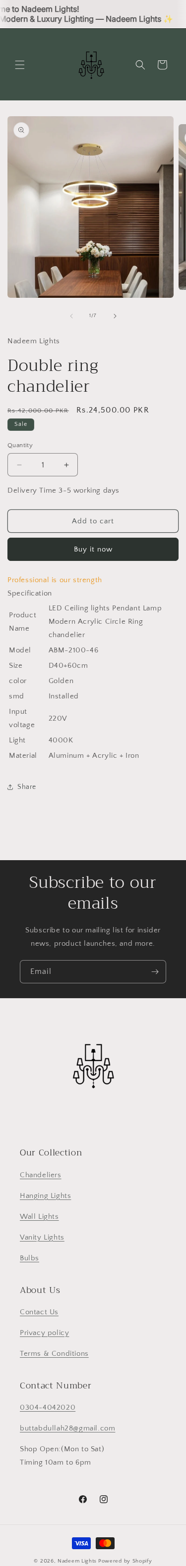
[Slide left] (71, 316)
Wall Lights (39, 1216)
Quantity (20, 445)
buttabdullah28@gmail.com (67, 1428)
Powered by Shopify (125, 1561)
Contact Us (39, 1312)
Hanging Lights (45, 1196)
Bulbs (29, 1258)
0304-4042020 (47, 1407)
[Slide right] (115, 316)
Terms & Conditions (54, 1353)
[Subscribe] (155, 971)
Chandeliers (41, 1175)
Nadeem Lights (77, 1561)
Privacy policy (44, 1333)
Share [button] (26, 787)
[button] (20, 65)
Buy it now (93, 549)
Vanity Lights (42, 1237)
